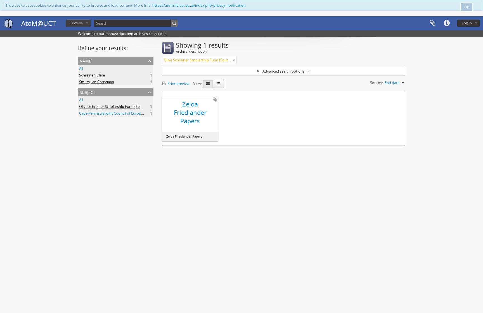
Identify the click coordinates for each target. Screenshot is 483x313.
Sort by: (376, 82)
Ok (466, 7)
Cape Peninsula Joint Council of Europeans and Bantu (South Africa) (134, 113)
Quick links (447, 23)
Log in (467, 22)
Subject (87, 92)
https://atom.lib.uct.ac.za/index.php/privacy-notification (199, 5)
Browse (76, 22)
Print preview (178, 83)
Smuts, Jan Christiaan (96, 81)
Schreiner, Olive (92, 75)
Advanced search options (283, 71)
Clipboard (433, 23)
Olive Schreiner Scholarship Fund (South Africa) (118, 106)
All (81, 68)
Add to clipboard (215, 100)
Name (85, 60)
